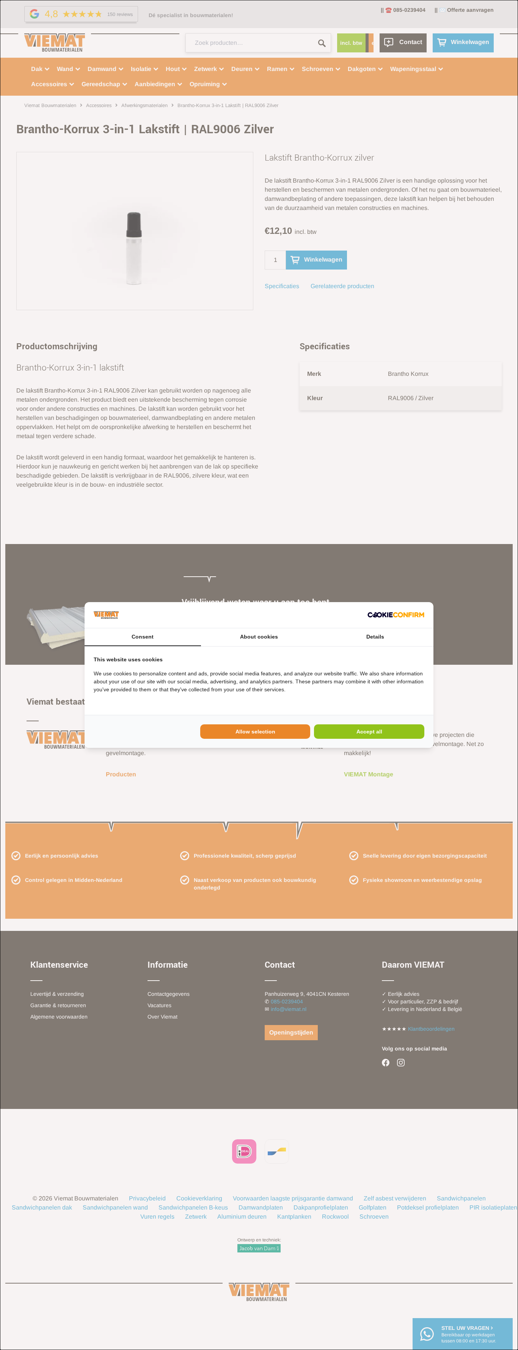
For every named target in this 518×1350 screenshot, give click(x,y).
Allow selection (255, 732)
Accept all (369, 732)
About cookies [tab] (259, 637)
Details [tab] (375, 637)
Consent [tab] (143, 637)
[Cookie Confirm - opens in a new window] (395, 615)
